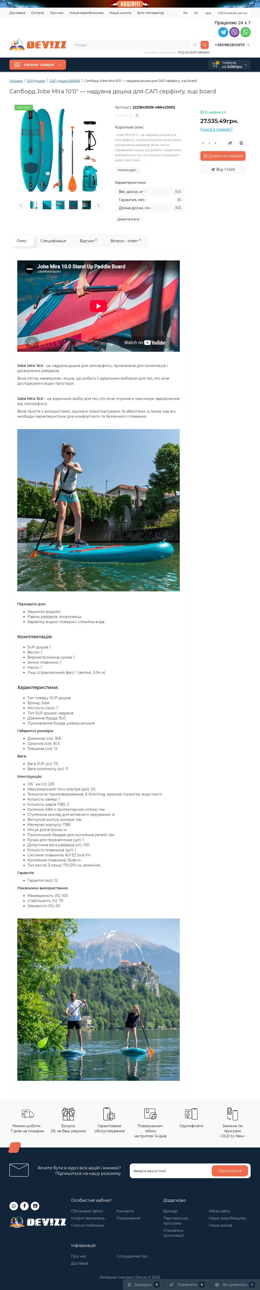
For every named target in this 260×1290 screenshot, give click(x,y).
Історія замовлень (88, 1218)
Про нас (57, 13)
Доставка (17, 13)
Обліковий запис (233, 13)
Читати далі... (128, 170)
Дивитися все (128, 219)
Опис (22, 241)
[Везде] (195, 45)
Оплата (37, 13)
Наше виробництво (87, 13)
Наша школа (120, 13)
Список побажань (87, 1225)
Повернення (128, 1218)
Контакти (125, 1211)
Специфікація (53, 241)
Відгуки (88, 240)
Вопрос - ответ (125, 240)
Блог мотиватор (150, 13)
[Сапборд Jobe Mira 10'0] (59, 150)
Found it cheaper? (216, 129)
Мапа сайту (219, 1211)
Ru (185, 13)
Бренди (170, 1211)
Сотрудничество (132, 1256)
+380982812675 (230, 44)
